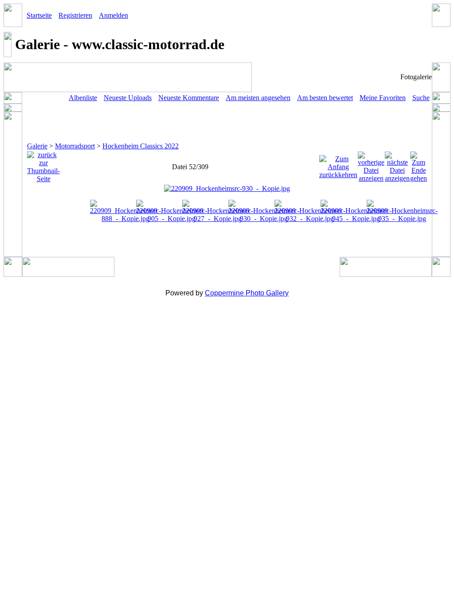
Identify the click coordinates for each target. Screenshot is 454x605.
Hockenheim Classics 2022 (140, 146)
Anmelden (113, 15)
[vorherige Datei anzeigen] (371, 164)
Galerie (37, 146)
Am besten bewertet (325, 97)
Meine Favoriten (383, 97)
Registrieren (75, 15)
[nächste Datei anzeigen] (397, 164)
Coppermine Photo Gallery (247, 293)
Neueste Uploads (128, 97)
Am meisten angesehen (258, 97)
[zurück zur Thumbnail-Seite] (43, 164)
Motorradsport (75, 146)
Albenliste (83, 97)
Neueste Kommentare (188, 97)
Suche (421, 97)
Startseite (39, 15)
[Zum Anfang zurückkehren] (338, 164)
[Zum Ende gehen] (418, 164)
